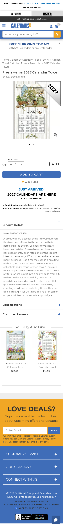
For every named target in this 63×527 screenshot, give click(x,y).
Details (44, 19)
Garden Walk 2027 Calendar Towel (47, 365)
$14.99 (53, 164)
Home (5, 59)
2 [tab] (33, 144)
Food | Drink (42, 59)
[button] (16, 13)
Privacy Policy (39, 501)
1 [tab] (29, 144)
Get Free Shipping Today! (29, 19)
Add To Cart (31, 174)
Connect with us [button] (21, 479)
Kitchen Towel (19, 63)
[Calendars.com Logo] (21, 26)
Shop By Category (22, 59)
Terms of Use (22, 501)
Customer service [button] (22, 454)
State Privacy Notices (17, 504)
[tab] (31, 221)
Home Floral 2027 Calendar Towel (16, 365)
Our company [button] (18, 467)
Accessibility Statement (45, 504)
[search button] (57, 34)
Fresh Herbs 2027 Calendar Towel (30, 72)
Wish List (31, 182)
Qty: (4, 164)
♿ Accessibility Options (31, 508)
